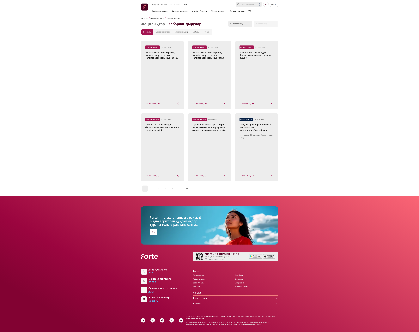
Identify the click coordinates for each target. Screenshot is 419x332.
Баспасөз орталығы (180, 11)
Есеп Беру (239, 275)
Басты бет (144, 18)
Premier (207, 32)
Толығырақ (150, 103)
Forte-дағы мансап (160, 11)
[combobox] (249, 4)
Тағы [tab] (184, 4)
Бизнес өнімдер (181, 32)
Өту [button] (153, 232)
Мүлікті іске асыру (218, 11)
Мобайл (196, 32)
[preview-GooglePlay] (255, 256)
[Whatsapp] (152, 320)
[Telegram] (143, 320)
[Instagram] (162, 320)
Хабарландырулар (173, 18)
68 (187, 188)
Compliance (239, 283)
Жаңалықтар (153, 23)
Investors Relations (200, 11)
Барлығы (147, 32)
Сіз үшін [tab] (155, 4)
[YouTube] (181, 320)
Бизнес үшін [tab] (166, 4)
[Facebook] (171, 320)
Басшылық (197, 287)
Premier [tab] (177, 4)
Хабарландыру (199, 279)
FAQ (249, 11)
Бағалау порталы (237, 11)
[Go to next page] (194, 189)
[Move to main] (144, 7)
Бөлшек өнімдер (163, 32)
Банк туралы (198, 283)
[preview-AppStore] (269, 256)
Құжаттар (239, 279)
